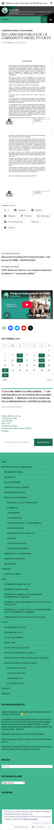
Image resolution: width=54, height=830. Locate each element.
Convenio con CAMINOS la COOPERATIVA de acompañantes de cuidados (23, 595)
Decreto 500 (10, 643)
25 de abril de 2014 (15, 683)
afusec (23, 43)
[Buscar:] (27, 766)
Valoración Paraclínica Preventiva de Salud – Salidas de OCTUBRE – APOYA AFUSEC (26, 257)
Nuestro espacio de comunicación (16, 467)
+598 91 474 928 (9, 418)
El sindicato (12, 508)
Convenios (6, 569)
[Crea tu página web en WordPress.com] (27, 3)
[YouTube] (23, 328)
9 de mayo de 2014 (15, 678)
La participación (14, 518)
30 (5, 375)
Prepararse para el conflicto (21, 533)
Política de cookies (30, 819)
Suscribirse (43, 442)
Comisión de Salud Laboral (16, 487)
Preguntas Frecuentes (14, 559)
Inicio (3, 462)
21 (42, 365)
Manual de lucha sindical (16, 498)
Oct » (49, 379)
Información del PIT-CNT (15, 627)
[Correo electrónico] (3, 328)
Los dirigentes (13, 513)
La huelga (11, 538)
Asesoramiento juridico (15, 492)
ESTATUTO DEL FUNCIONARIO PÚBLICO (19, 653)
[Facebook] (10, 328)
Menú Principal (50, 19)
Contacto (5, 689)
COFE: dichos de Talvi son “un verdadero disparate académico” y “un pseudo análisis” (26, 270)
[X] (30, 328)
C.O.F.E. (4, 579)
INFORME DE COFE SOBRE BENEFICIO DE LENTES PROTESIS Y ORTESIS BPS (27, 603)
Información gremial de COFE (17, 584)
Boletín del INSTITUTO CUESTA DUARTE (20, 663)
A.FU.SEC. (5, 20)
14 (42, 360)
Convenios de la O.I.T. (13, 632)
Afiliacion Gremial (12, 482)
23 (5, 370)
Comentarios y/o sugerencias (17, 554)
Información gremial (13, 472)
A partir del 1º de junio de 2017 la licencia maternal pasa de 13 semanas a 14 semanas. (28, 611)
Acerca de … (6, 694)
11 (20, 360)
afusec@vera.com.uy (11, 416)
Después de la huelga (17, 543)
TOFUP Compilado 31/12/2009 (16, 648)
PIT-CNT (4, 622)
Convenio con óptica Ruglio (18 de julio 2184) (24, 617)
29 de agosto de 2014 (16, 668)
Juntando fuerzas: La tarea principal (24, 523)
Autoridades (10, 477)
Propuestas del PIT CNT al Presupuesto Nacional (26, 658)
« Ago (4, 379)
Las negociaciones (15, 528)
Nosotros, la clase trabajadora (22, 503)
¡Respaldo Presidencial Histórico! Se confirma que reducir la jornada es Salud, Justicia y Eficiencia (26, 747)
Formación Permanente (17, 549)
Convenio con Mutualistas (16, 589)
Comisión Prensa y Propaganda (17, 31)
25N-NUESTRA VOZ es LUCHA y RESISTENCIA (22, 734)
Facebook (6, 792)
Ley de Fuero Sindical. (14, 638)
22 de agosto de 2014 (16, 673)
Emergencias (10, 564)
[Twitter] (17, 328)
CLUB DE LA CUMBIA (12, 574)
